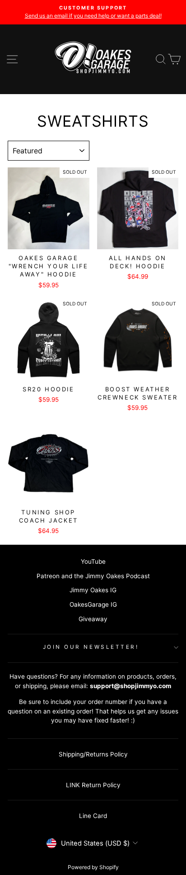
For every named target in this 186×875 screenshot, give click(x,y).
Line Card (93, 815)
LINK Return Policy (93, 785)
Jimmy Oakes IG (93, 590)
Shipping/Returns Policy (93, 754)
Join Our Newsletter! (91, 647)
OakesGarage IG (93, 604)
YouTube (93, 561)
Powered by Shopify (93, 867)
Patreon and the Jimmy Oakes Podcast (93, 576)
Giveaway (93, 619)
